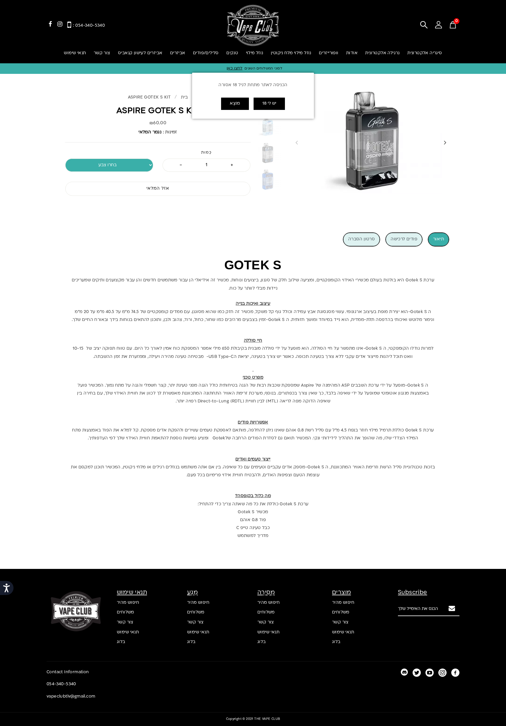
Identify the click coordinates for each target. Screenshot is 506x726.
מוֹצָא (235, 104)
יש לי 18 (269, 104)
